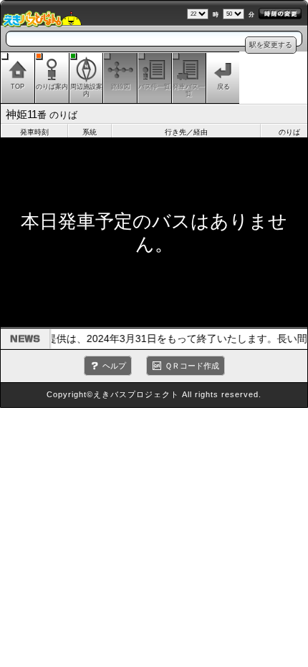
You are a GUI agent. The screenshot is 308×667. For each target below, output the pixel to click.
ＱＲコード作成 (192, 365)
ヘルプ (114, 365)
